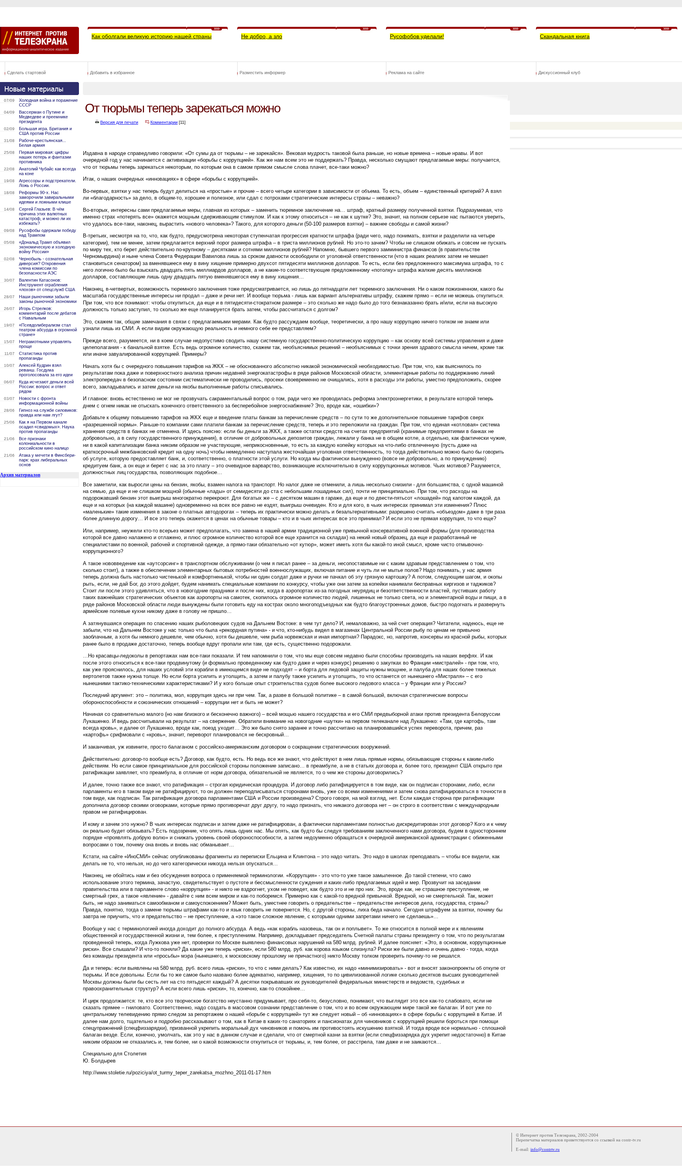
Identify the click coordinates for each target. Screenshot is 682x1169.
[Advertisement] (226, 1099)
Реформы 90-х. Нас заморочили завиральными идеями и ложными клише (46, 197)
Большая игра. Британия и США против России (45, 131)
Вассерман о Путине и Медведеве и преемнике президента (43, 117)
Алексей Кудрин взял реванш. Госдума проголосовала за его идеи (46, 370)
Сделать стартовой (26, 72)
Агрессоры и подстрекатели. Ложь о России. (47, 183)
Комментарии (164, 122)
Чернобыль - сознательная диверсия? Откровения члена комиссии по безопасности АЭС (46, 265)
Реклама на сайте (406, 72)
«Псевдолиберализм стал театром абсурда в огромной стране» (48, 330)
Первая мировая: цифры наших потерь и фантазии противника (45, 157)
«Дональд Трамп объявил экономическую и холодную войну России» (47, 247)
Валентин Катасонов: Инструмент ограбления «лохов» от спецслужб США (47, 285)
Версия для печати (119, 122)
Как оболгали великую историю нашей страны (152, 36)
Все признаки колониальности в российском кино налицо (44, 443)
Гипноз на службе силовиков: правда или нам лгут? (48, 412)
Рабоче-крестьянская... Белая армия (42, 143)
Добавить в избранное (112, 72)
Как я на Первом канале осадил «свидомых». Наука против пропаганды (46, 427)
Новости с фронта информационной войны (43, 400)
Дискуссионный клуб (559, 72)
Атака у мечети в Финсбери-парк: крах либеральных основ (47, 460)
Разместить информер (262, 72)
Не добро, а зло (261, 36)
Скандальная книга (565, 36)
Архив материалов (20, 475)
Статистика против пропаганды (38, 355)
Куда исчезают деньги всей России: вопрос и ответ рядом (46, 386)
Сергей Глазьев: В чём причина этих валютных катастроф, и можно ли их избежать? (45, 216)
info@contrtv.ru (545, 1149)
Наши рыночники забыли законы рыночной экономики (48, 299)
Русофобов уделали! (417, 36)
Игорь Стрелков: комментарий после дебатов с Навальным (47, 313)
